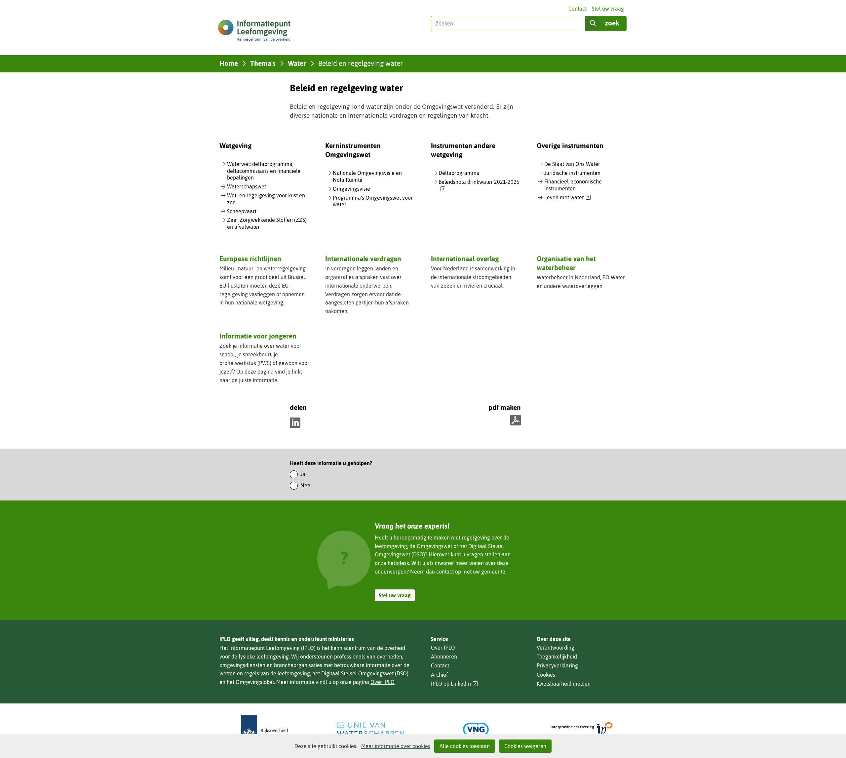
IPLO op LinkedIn (454, 684)
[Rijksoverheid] (264, 729)
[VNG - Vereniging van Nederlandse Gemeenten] (476, 729)
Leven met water (567, 197)
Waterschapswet (246, 186)
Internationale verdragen (363, 258)
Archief (439, 675)
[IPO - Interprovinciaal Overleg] (582, 729)
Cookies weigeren (525, 746)
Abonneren (444, 656)
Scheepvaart (241, 211)
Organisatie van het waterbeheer (566, 263)
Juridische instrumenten (572, 173)
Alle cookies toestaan (465, 746)
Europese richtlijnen (250, 258)
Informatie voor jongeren (257, 336)
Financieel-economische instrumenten (573, 185)
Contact (577, 9)
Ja (302, 474)
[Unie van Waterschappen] (370, 729)
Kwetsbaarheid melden (564, 684)
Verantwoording (555, 648)
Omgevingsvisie (351, 189)
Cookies (546, 675)
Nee (305, 485)
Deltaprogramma (459, 173)
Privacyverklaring (557, 665)
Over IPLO (382, 682)
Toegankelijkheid (557, 656)
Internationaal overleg (465, 258)
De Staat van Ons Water (572, 164)
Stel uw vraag (608, 9)
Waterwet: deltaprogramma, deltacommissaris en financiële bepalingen (263, 171)
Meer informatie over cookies (395, 746)
